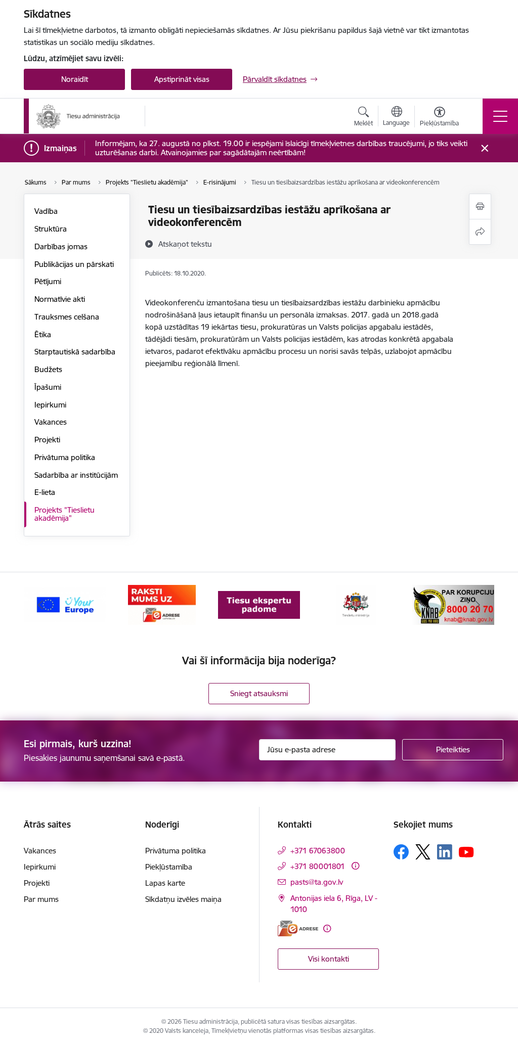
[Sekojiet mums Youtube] (466, 851)
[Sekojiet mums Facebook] (401, 851)
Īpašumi (47, 387)
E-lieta (44, 492)
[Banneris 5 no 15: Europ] (65, 604)
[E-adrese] (298, 928)
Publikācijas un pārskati (74, 264)
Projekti (47, 439)
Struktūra (50, 229)
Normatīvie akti (59, 299)
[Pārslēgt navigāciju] (500, 116)
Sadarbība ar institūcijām (76, 475)
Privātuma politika (64, 457)
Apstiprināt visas (181, 79)
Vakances (50, 422)
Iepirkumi (50, 405)
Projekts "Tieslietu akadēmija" (64, 514)
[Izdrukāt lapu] (480, 206)
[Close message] (485, 148)
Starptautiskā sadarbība (74, 351)
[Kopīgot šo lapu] (480, 231)
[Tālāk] (477, 605)
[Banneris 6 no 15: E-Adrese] (161, 604)
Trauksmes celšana (66, 317)
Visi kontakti (328, 959)
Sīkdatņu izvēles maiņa (183, 899)
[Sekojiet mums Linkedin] (444, 851)
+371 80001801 (317, 866)
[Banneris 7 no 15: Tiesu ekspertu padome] (259, 604)
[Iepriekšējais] (40, 605)
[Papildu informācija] (355, 866)
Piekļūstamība (168, 867)
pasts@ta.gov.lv (316, 882)
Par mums (41, 899)
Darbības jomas (61, 246)
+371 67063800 (317, 850)
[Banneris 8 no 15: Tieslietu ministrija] (356, 604)
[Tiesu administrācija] (78, 116)
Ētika (42, 334)
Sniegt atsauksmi (259, 693)
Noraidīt (74, 79)
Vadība (46, 211)
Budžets (48, 369)
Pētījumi (47, 281)
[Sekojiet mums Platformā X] (422, 851)
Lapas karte (165, 883)
